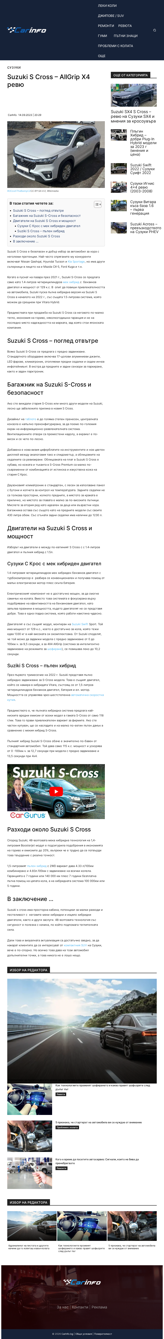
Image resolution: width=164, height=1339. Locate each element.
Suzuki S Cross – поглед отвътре (38, 210)
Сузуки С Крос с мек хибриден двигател (48, 226)
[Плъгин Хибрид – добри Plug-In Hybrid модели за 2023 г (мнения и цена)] (119, 135)
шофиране (54, 649)
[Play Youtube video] (56, 791)
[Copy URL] (70, 99)
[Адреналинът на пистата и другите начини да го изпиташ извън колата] (82, 1031)
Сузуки (14, 67)
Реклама (99, 1307)
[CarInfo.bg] (26, 30)
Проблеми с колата (67, 1127)
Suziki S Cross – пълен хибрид (40, 231)
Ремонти (61, 1168)
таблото (30, 419)
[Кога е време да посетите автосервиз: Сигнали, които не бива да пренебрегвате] (29, 1173)
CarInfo (12, 115)
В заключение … (25, 241)
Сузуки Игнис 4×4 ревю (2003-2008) (142, 187)
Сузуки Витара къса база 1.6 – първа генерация (143, 208)
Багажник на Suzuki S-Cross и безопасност (47, 216)
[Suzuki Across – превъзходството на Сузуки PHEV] (119, 227)
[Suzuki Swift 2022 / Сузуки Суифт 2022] (119, 168)
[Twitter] (82, 1298)
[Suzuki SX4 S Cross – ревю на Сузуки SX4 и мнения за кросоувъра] (134, 95)
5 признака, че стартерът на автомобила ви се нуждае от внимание (99, 1122)
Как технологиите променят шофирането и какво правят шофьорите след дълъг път (81, 1248)
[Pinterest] (51, 99)
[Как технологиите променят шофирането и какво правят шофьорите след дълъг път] (29, 1099)
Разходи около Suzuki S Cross (36, 236)
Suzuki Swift (80, 624)
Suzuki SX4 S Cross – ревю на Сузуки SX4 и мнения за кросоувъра (133, 116)
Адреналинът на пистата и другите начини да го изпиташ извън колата (49, 1079)
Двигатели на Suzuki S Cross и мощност (44, 221)
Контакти (80, 1307)
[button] (154, 30)
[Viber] (61, 99)
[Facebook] (41, 99)
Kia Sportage (76, 261)
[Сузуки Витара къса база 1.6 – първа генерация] (119, 205)
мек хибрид (71, 282)
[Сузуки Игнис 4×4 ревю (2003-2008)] (119, 187)
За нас (63, 1307)
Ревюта (61, 1094)
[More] (80, 99)
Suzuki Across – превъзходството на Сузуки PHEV (145, 228)
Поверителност (103, 1333)
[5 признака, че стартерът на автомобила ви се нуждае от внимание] (29, 1136)
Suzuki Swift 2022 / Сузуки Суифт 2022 (142, 169)
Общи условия (83, 1333)
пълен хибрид (37, 866)
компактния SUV (75, 945)
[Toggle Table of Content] (95, 204)
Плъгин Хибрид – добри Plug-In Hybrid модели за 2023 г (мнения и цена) (143, 142)
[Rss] (93, 1298)
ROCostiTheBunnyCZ (19, 190)
